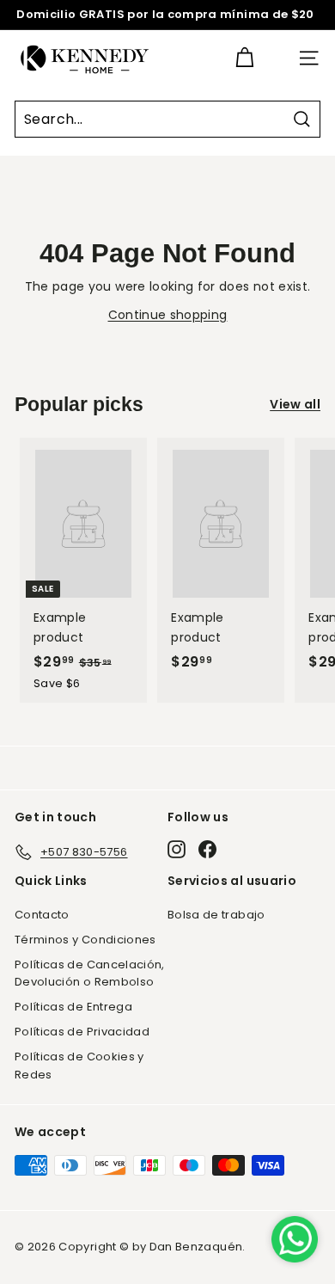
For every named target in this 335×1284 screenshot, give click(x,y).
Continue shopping (168, 314)
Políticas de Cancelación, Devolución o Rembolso (90, 973)
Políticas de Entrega (73, 1006)
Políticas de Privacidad (82, 1031)
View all (295, 404)
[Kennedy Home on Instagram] (177, 849)
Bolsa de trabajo (216, 914)
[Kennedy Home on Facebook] (207, 849)
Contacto (42, 914)
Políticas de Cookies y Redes (79, 1065)
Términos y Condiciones (85, 939)
